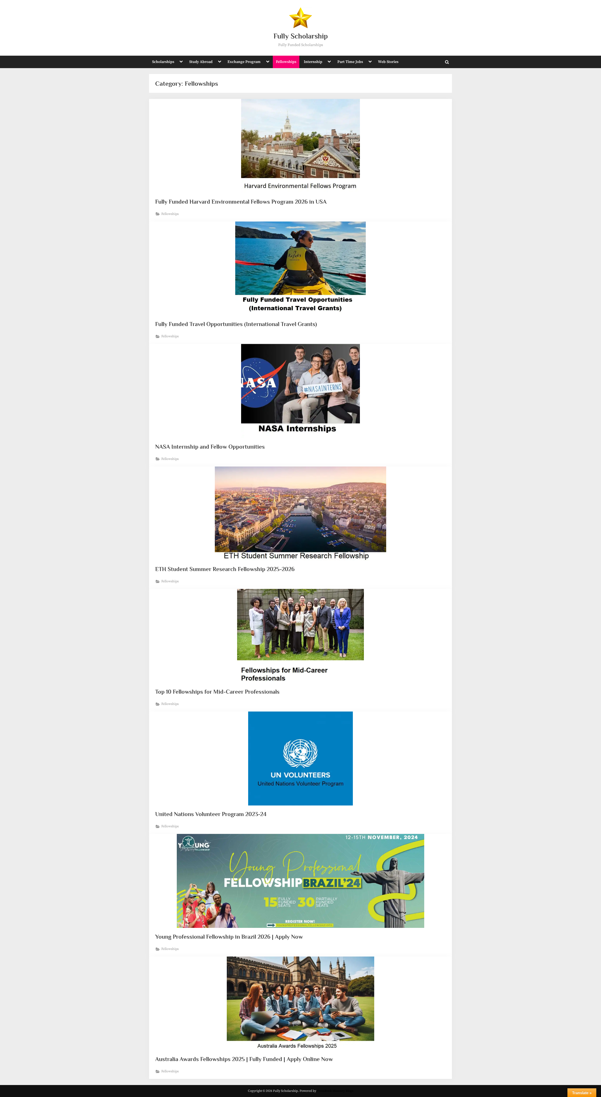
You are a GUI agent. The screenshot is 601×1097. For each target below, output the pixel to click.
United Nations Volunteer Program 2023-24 (210, 814)
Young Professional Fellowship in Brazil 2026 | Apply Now (229, 937)
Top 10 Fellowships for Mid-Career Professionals (217, 692)
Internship (313, 61)
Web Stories (388, 61)
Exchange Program (244, 61)
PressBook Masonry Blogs (335, 1091)
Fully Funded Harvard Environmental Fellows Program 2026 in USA (241, 201)
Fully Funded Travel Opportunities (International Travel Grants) (236, 324)
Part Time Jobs (350, 61)
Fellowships (286, 61)
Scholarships (163, 61)
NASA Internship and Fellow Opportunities (210, 446)
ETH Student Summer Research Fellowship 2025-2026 (225, 569)
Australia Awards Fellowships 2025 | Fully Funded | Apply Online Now (244, 1059)
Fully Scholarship (301, 36)
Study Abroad (200, 61)
